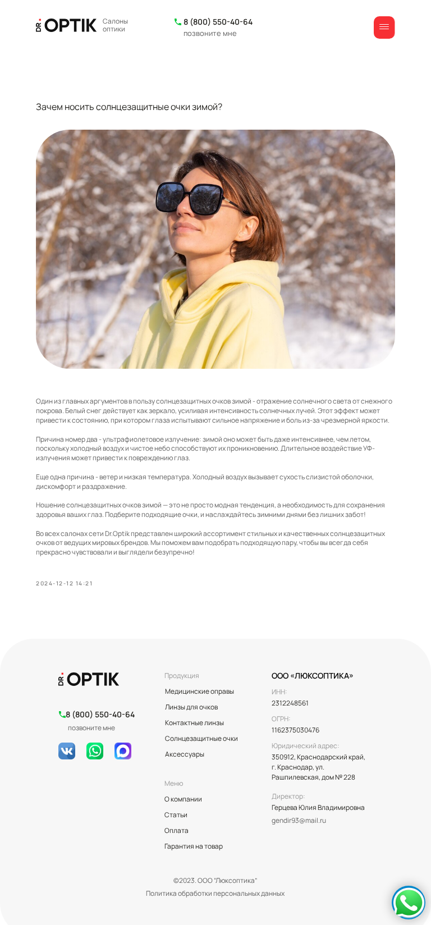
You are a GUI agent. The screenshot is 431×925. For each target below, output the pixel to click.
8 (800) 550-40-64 (218, 21)
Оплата (176, 830)
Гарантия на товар (193, 846)
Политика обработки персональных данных (215, 893)
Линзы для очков (191, 707)
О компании (183, 799)
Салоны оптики (115, 25)
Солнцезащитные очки (201, 738)
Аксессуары (184, 754)
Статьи (175, 814)
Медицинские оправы (199, 691)
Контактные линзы (194, 722)
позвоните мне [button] (210, 33)
